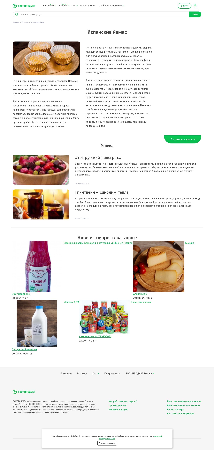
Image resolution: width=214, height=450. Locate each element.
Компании (48, 5)
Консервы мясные (141, 302)
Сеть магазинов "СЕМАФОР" (95, 336)
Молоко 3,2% (71, 302)
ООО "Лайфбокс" (21, 293)
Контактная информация (180, 413)
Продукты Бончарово (24, 349)
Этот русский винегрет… (98, 157)
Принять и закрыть (107, 443)
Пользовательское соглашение (183, 405)
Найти (195, 14)
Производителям (118, 405)
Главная (16, 22)
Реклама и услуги (118, 409)
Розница (63, 5)
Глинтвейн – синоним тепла (102, 192)
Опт (74, 5)
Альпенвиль (140, 293)
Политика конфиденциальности (184, 401)
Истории (25, 22)
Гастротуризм (87, 5)
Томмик (189, 243)
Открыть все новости (182, 139)
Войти (184, 5)
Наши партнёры (175, 409)
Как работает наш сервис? (123, 401)
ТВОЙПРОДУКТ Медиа (110, 5)
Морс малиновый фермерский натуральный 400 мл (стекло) (98, 243)
